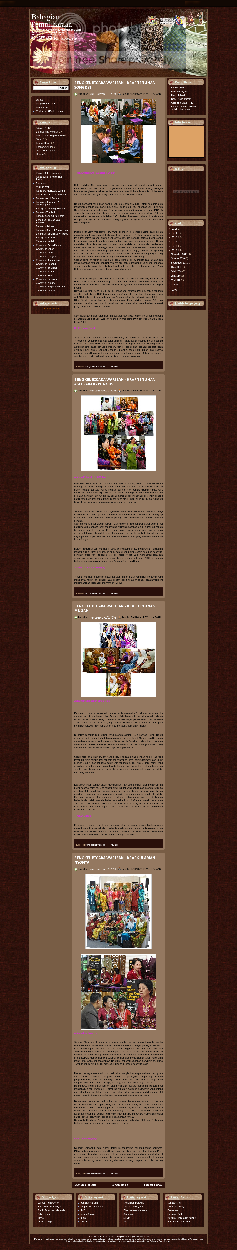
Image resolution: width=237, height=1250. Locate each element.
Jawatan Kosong (175, 1206)
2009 (175, 290)
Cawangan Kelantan (46, 279)
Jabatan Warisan (89, 1203)
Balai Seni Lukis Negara (50, 1206)
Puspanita (41, 183)
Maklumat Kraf (174, 1214)
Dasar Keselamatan (181, 99)
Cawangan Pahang (46, 264)
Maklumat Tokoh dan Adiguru (182, 1218)
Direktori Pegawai (180, 91)
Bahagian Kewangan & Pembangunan (47, 203)
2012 (175, 241)
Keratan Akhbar (44, 147)
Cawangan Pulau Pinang (48, 245)
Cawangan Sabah (45, 271)
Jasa (125, 1221)
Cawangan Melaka (45, 283)
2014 (175, 233)
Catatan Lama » (153, 1185)
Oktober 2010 (178, 258)
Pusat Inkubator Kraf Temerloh (51, 194)
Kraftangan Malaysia (133, 1203)
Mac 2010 (176, 284)
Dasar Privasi (178, 95)
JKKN (83, 1210)
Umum (39, 154)
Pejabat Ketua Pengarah (48, 173)
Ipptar (83, 1218)
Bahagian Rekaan (45, 226)
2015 (175, 228)
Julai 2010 (176, 271)
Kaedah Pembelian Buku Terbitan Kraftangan (183, 108)
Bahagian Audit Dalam (47, 198)
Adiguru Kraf (42, 128)
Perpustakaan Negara (92, 1206)
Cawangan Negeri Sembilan (50, 286)
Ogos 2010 (177, 267)
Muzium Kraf (42, 187)
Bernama (128, 1214)
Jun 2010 (176, 276)
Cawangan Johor (45, 249)
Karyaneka (172, 1210)
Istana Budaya (88, 1214)
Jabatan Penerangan (48, 1203)
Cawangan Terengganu (48, 260)
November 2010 (179, 254)
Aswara (84, 1221)
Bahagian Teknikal (45, 212)
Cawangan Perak (45, 275)
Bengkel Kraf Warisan (47, 131)
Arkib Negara (44, 1214)
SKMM (126, 1218)
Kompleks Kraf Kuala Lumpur (51, 191)
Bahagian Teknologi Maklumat (51, 208)
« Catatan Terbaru (85, 1185)
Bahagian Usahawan (46, 237)
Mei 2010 (176, 280)
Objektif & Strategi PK (182, 103)
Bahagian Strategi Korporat (50, 216)
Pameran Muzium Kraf (178, 1221)
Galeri (39, 139)
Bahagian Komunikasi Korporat (52, 233)
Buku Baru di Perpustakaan (50, 135)
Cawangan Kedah (45, 241)
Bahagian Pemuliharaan (51, 20)
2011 (175, 246)
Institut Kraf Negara (133, 1206)
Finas (41, 1218)
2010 (175, 250)
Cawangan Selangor (46, 268)
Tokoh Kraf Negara (45, 150)
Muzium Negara (46, 1221)
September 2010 (179, 263)
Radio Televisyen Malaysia (51, 1210)
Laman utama (120, 1185)
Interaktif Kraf (42, 143)
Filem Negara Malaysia (135, 1210)
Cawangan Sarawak (46, 290)
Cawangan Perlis (45, 252)
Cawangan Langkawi (47, 256)
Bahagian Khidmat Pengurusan (52, 230)
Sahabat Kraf (174, 1203)
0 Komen (114, 366)
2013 (175, 237)
